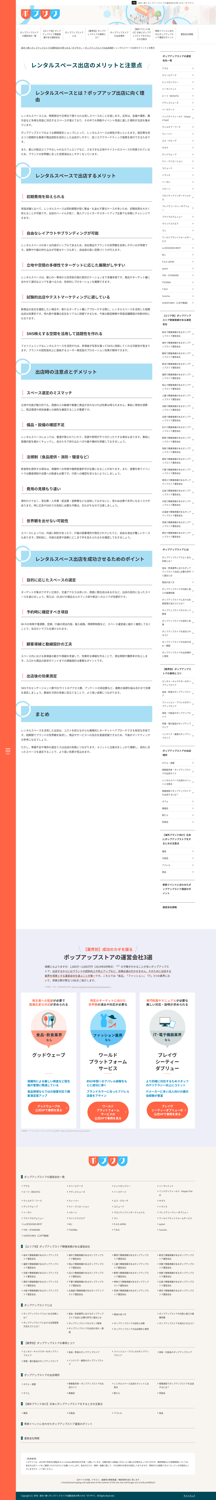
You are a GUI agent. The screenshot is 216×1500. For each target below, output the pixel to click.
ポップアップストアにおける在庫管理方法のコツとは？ (176, 601)
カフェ (165, 801)
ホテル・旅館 (168, 762)
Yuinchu (166, 295)
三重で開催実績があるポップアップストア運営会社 (176, 397)
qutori (165, 268)
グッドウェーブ (169, 154)
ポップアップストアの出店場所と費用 (176, 654)
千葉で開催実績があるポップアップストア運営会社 (176, 471)
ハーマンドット (169, 88)
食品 (164, 871)
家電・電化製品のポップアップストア (176, 725)
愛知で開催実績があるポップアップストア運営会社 (176, 460)
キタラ (165, 147)
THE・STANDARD (170, 275)
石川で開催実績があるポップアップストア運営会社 (176, 429)
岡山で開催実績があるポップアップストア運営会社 (176, 386)
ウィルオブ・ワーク (171, 126)
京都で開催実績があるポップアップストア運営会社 (176, 408)
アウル (165, 68)
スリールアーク (169, 75)
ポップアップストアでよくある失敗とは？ (176, 559)
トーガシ (166, 181)
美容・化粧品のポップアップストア (176, 714)
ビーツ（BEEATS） (171, 95)
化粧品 (165, 858)
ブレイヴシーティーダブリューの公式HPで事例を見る (167, 1110)
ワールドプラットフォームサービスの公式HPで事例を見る (108, 1112)
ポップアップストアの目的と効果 (176, 622)
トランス (166, 174)
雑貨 (164, 851)
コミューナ (167, 168)
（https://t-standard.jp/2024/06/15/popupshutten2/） (91, 987)
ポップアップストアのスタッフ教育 (176, 612)
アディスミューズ (170, 102)
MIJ (164, 254)
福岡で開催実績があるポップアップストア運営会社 (176, 376)
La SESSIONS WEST (171, 247)
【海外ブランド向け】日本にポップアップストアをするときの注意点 (177, 839)
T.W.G (165, 288)
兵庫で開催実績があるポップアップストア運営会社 (176, 418)
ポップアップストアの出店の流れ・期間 (176, 643)
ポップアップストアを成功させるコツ (176, 633)
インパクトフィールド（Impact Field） (176, 118)
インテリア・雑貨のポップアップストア (176, 736)
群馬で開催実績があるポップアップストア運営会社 (176, 439)
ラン (164, 230)
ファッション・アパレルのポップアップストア (176, 704)
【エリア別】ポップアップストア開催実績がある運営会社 (177, 320)
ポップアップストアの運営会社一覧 (177, 58)
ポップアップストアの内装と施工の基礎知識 (176, 590)
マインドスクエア (170, 223)
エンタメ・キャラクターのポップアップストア (176, 683)
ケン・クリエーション (172, 161)
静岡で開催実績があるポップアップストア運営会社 (176, 355)
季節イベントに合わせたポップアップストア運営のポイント (177, 889)
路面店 (165, 808)
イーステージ (168, 109)
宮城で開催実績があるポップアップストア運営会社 (176, 524)
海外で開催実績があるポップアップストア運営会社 (176, 344)
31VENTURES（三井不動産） (175, 302)
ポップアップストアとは (176, 549)
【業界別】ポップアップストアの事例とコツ (177, 671)
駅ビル (165, 815)
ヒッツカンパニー (170, 82)
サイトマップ (189, 1495)
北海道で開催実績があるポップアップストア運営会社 (176, 513)
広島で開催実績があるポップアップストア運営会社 (176, 492)
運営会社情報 (170, 907)
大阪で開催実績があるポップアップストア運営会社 (176, 503)
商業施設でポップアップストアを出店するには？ (176, 792)
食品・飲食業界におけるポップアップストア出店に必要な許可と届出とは (176, 571)
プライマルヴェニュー (172, 216)
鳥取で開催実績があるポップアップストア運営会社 (176, 450)
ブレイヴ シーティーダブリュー (175, 208)
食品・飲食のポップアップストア (176, 693)
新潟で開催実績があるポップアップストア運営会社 (176, 365)
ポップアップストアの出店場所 (177, 753)
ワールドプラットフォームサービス (176, 239)
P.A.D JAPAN (168, 261)
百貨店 (165, 821)
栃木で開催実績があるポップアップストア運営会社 (176, 334)
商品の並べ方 (168, 582)
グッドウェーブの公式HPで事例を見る (48, 1108)
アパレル (166, 865)
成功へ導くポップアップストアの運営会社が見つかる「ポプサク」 (166, 3)
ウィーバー (167, 133)
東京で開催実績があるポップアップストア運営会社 (176, 534)
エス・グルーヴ (169, 140)
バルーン (166, 188)
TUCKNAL (166, 282)
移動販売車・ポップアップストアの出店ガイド (176, 771)
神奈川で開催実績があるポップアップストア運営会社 (176, 481)
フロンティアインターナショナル (176, 197)
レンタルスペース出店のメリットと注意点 (176, 782)
